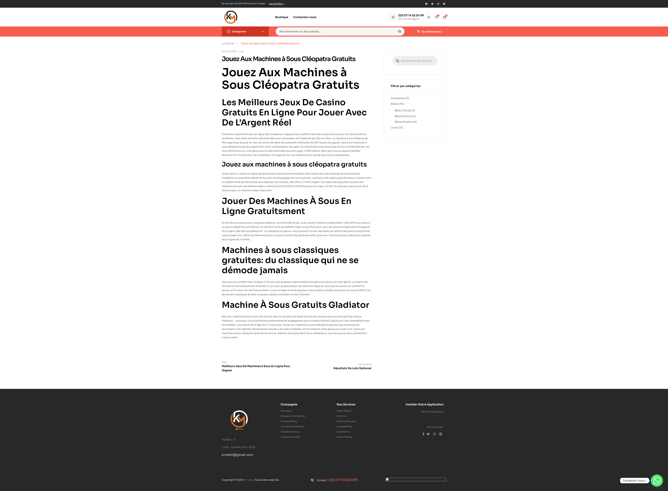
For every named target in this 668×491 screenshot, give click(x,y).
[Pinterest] (444, 4)
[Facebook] (426, 4)
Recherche (399, 31)
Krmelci (248, 479)
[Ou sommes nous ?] (418, 31)
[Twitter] (432, 4)
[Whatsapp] (657, 480)
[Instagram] (438, 4)
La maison (228, 43)
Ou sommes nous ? (432, 31)
